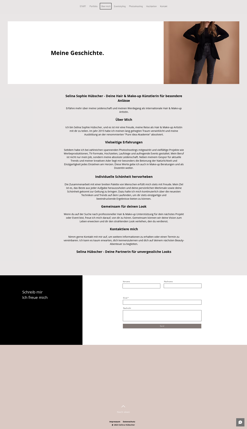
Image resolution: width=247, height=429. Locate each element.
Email (125, 298)
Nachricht (127, 308)
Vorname (126, 281)
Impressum (114, 421)
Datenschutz (129, 421)
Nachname (168, 281)
